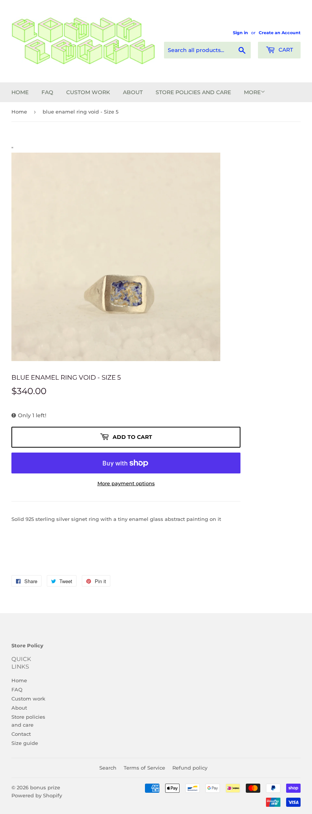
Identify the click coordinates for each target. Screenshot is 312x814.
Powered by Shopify (36, 795)
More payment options (126, 483)
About (133, 92)
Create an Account (280, 32)
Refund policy (189, 768)
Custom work (88, 92)
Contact (21, 734)
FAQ (47, 92)
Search (107, 768)
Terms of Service (144, 768)
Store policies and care (193, 92)
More (252, 92)
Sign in (240, 32)
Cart (285, 49)
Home (20, 92)
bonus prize (45, 787)
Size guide (24, 743)
